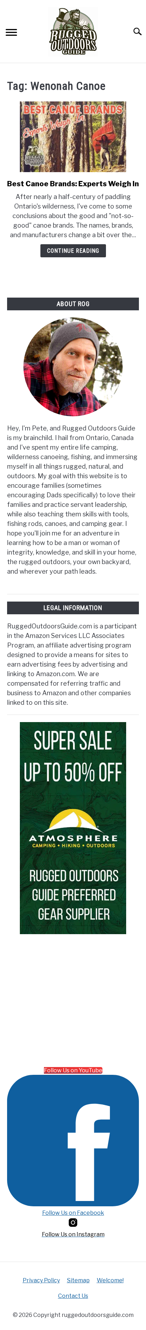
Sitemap (78, 1280)
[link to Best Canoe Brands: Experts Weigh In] (73, 136)
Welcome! (110, 1280)
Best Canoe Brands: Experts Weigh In (73, 184)
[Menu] (11, 33)
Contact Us (73, 1296)
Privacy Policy (41, 1280)
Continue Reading (73, 250)
